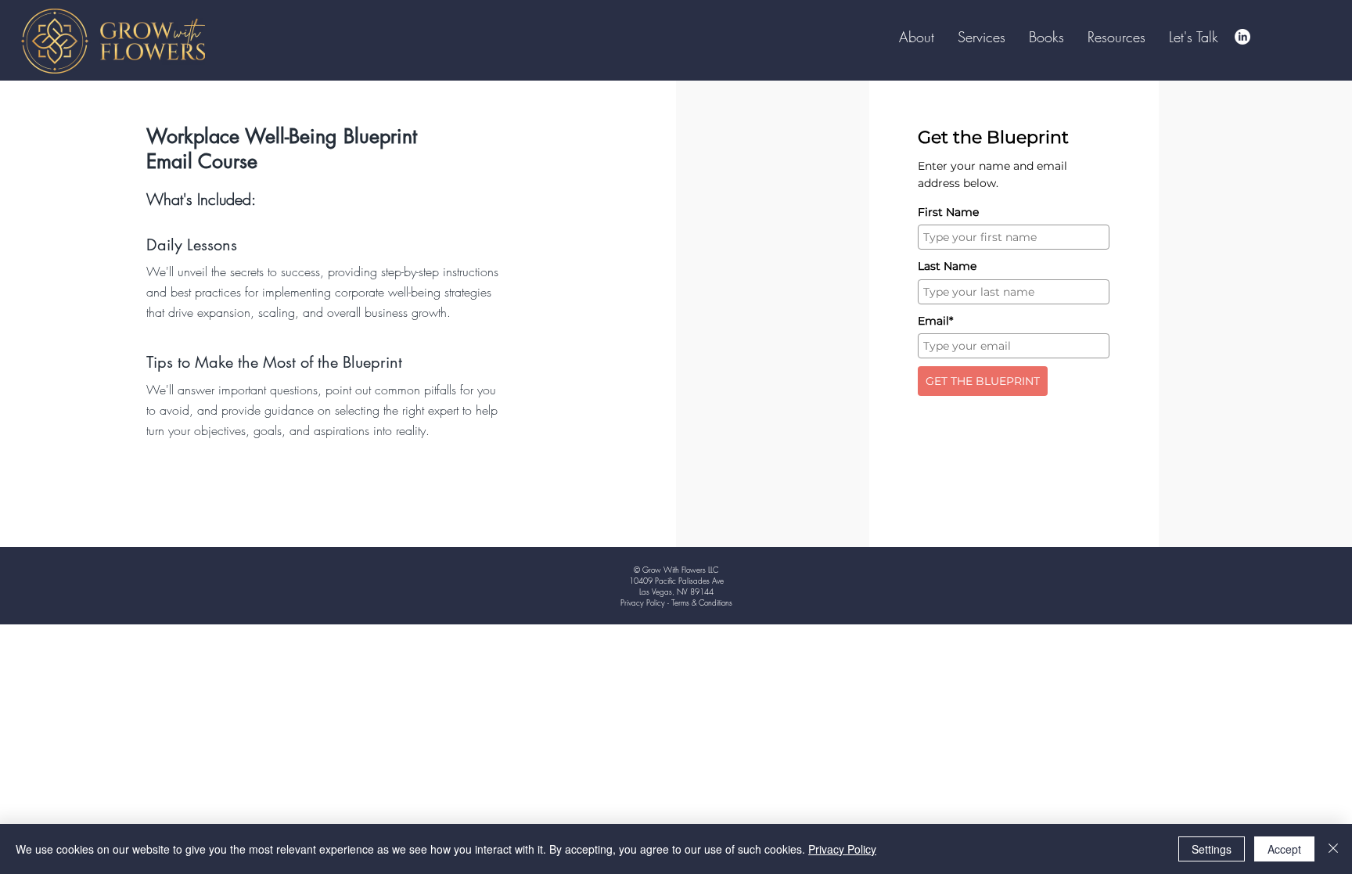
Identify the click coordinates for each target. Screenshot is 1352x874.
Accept (1284, 849)
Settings (1212, 849)
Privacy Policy (842, 849)
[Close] (1333, 848)
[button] (1046, 37)
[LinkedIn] (1242, 37)
